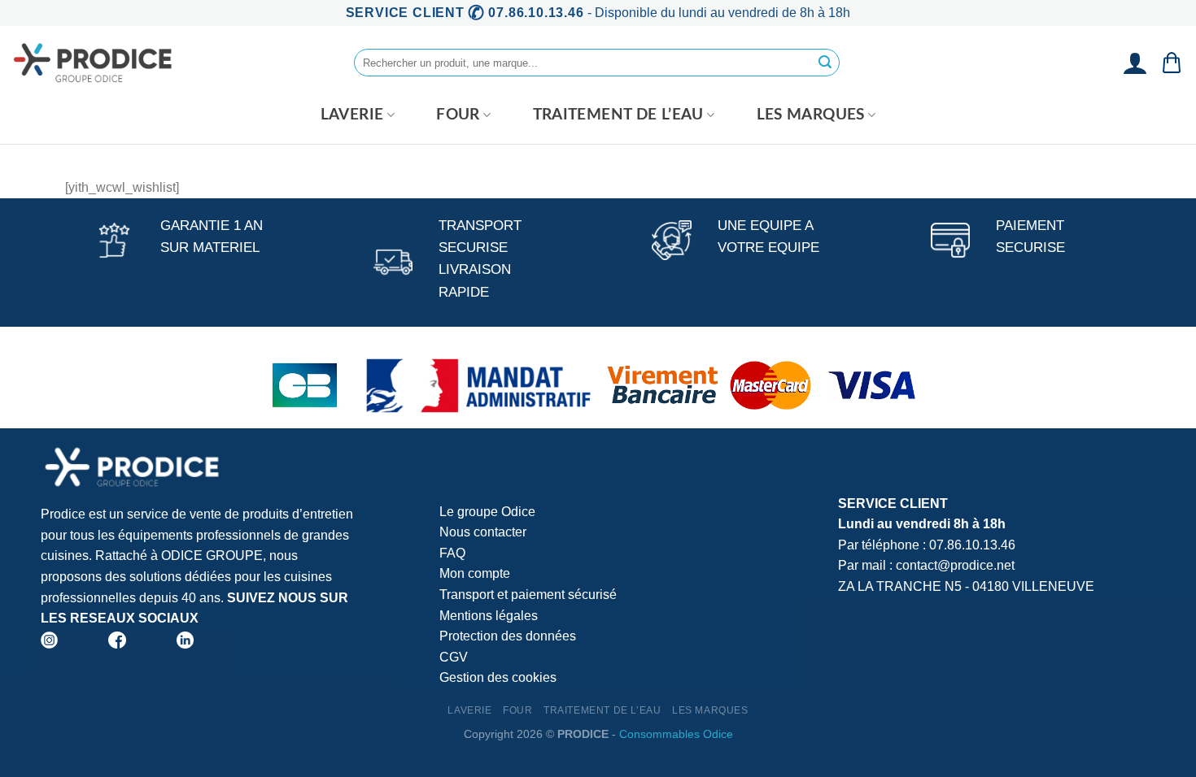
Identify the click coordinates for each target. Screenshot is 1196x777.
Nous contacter (482, 532)
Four (458, 115)
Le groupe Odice (487, 512)
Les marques (811, 115)
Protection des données (507, 636)
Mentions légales (488, 616)
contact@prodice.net (955, 565)
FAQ (452, 553)
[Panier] (1171, 62)
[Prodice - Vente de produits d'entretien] (93, 62)
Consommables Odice (676, 733)
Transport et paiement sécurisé (528, 594)
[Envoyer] (825, 62)
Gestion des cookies (498, 677)
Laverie (352, 115)
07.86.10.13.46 (972, 545)
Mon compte (474, 573)
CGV (453, 657)
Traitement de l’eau (618, 115)
